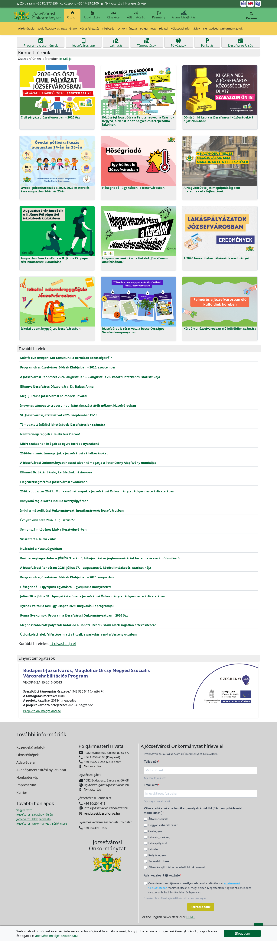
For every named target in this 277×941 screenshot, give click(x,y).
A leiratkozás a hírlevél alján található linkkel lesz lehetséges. (175, 898)
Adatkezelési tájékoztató (162, 875)
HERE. (190, 917)
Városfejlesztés (89, 28)
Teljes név (151, 761)
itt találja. (65, 59)
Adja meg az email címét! (157, 801)
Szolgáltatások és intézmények (57, 28)
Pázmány (158, 17)
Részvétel (113, 15)
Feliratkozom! (200, 907)
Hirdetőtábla (26, 28)
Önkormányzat (127, 28)
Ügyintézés (92, 15)
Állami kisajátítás (184, 17)
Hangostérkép (135, 3)
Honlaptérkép (27, 777)
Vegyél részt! (24, 810)
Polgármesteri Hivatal (154, 28)
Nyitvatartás (113, 3)
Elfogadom (242, 933)
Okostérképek (27, 755)
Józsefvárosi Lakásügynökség (34, 814)
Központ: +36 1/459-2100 (81, 3)
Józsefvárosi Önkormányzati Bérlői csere (41, 823)
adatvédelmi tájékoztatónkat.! (56, 936)
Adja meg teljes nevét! (155, 778)
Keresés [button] (251, 15)
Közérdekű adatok (30, 747)
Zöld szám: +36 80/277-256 (37, 3)
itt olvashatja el (63, 643)
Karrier (21, 792)
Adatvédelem (26, 762)
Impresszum (26, 785)
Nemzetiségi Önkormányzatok (223, 28)
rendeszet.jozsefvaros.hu (102, 814)
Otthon (72, 15)
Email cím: (151, 785)
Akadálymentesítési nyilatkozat (41, 770)
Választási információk (185, 28)
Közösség (108, 28)
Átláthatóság (136, 15)
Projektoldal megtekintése (42, 711)
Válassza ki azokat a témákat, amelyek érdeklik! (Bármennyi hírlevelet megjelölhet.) (193, 811)
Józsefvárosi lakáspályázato (33, 819)
